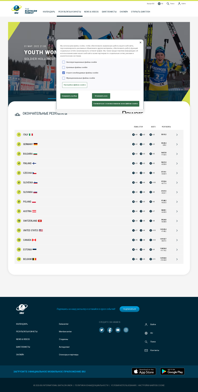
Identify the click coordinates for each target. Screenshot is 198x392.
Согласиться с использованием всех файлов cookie (115, 104)
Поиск (153, 341)
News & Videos (23, 339)
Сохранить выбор (69, 96)
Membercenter (65, 331)
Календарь (22, 324)
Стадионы (63, 339)
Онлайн (124, 12)
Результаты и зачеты (26, 331)
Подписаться (129, 309)
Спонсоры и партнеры (68, 355)
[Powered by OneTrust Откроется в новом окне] (132, 111)
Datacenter (64, 324)
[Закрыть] (140, 42)
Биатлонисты (23, 347)
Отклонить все (101, 96)
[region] (100, 76)
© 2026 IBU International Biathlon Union (52, 385)
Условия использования (123, 385)
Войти (153, 324)
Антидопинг (64, 347)
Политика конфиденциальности (91, 385)
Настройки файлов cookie (151, 385)
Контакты (154, 350)
